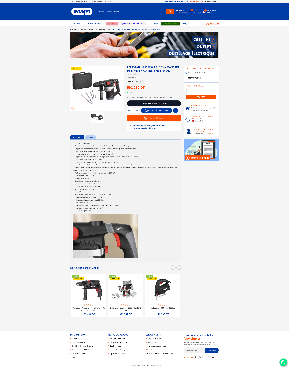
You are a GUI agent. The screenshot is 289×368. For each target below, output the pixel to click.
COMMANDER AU (175, 1)
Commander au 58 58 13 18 (157, 338)
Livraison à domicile (197, 73)
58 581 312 (199, 121)
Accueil (74, 29)
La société (77, 24)
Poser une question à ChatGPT (155, 103)
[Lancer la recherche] (170, 11)
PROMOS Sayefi (170, 24)
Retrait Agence (194, 78)
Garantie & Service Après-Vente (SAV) (160, 354)
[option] (89, 294)
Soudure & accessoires (117, 338)
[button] (95, 23)
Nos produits (95, 24)
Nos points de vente (79, 354)
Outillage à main (115, 346)
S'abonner (212, 350)
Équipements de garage (132, 24)
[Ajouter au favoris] (175, 110)
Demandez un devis (199, 158)
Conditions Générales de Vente (82, 346)
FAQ (184, 24)
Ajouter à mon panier (158, 110)
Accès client (214, 24)
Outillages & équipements (119, 342)
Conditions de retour (154, 350)
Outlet (91, 29)
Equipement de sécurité (118, 354)
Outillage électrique (103, 29)
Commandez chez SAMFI (80, 350)
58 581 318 (199, 118)
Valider (201, 97)
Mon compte (152, 342)
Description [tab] (77, 137)
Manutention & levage (118, 350)
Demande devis (156, 118)
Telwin (112, 24)
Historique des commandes (157, 346)
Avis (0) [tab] (90, 137)
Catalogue (153, 24)
